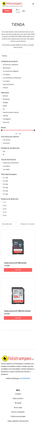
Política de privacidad (18, 416)
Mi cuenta (18, 403)
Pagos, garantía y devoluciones (18, 421)
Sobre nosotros (18, 398)
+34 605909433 (24, 378)
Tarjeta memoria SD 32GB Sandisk (15, 263)
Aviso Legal (18, 407)
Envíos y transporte (18, 412)
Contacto (18, 394)
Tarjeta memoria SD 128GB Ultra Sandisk (17, 311)
